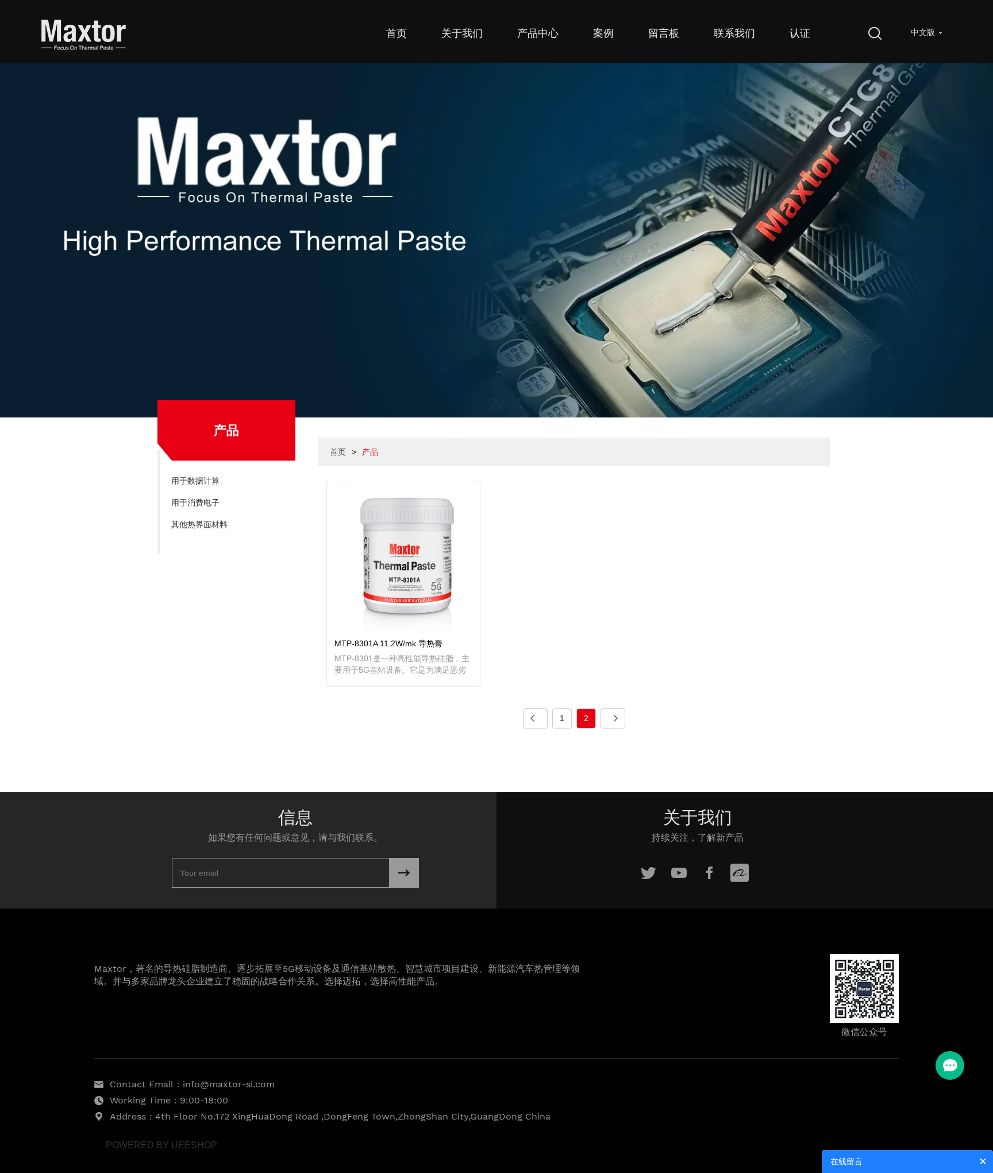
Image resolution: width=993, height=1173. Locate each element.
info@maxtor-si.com (229, 1084)
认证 (800, 33)
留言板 (663, 33)
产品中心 (538, 33)
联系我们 (734, 33)
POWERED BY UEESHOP (161, 1145)
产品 (370, 452)
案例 (603, 33)
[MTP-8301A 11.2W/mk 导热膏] (403, 557)
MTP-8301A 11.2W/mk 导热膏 (388, 643)
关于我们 (462, 33)
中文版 (923, 32)
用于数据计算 (195, 480)
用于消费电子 (195, 502)
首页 (396, 33)
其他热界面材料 (199, 524)
